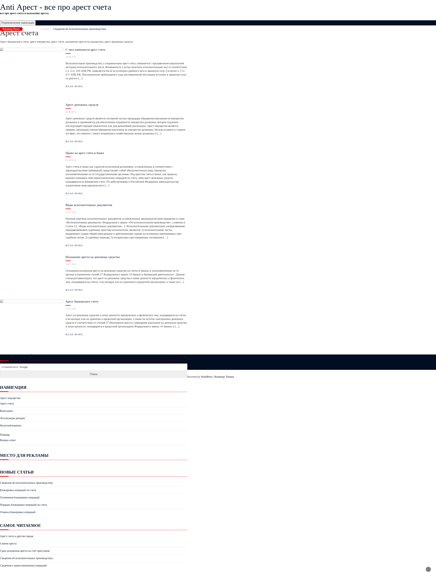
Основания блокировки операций (20, 497)
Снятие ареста (8, 543)
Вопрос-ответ (8, 440)
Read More (74, 86)
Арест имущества (10, 398)
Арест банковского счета (82, 301)
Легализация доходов (12, 418)
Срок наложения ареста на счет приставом (25, 550)
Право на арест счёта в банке (85, 153)
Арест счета (7, 403)
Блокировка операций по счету (18, 490)
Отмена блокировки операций (17, 512)
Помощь (5, 434)
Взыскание (6, 410)
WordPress (207, 376)
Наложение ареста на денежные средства (93, 257)
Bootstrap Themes (224, 376)
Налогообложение (10, 425)
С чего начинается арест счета (85, 49)
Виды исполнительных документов (89, 205)
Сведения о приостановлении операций (23, 565)
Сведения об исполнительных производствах (79, 28)
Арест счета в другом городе (16, 536)
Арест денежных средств (82, 104)
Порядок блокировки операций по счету (23, 504)
